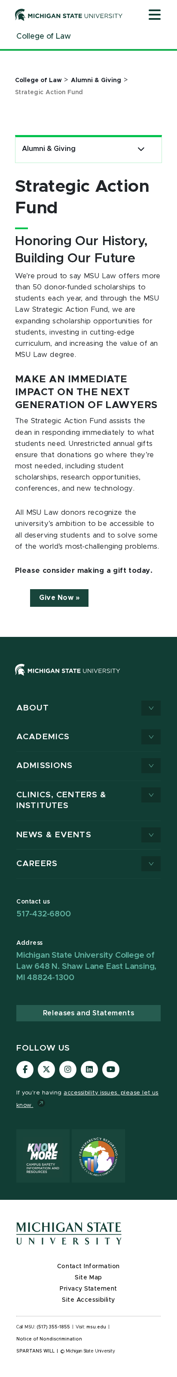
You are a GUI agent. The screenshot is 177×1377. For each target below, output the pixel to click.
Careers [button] (37, 864)
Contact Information (88, 1266)
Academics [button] (43, 737)
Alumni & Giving (49, 148)
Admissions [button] (44, 766)
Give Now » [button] (59, 597)
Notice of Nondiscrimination (49, 1339)
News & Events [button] (54, 835)
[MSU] (88, 678)
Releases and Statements (88, 1013)
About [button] (32, 708)
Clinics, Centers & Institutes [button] (61, 800)
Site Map (88, 1278)
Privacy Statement (88, 1289)
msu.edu (96, 1327)
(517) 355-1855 (53, 1327)
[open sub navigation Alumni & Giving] (141, 149)
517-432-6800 (43, 914)
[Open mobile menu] (155, 15)
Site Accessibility (88, 1300)
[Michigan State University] (69, 14)
